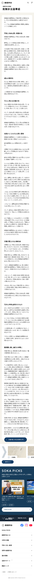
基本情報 (5, 555)
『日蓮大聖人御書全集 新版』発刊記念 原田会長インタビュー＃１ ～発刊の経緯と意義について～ (13, 498)
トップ (3, 518)
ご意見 (3, 572)
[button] (4, 452)
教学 (5, 504)
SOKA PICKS (8, 509)
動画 (12, 504)
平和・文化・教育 (7, 545)
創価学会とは (8, 461)
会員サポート (6, 560)
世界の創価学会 (7, 550)
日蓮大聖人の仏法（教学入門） (16, 439)
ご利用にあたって (12, 572)
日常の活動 (5, 540)
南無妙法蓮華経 (8, 519)
